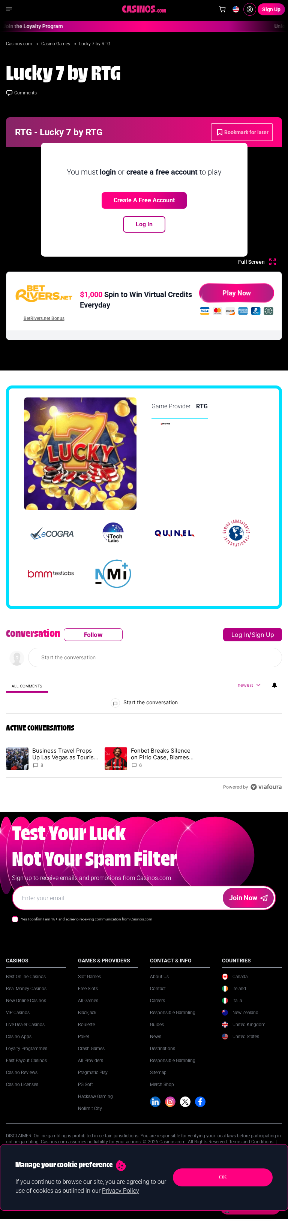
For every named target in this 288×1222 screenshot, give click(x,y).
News (155, 1036)
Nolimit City (90, 1108)
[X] (185, 1102)
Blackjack (87, 1012)
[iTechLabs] (113, 533)
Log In (144, 224)
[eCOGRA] (52, 533)
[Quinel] (174, 533)
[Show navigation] (9, 9)
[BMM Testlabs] (52, 573)
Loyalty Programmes (26, 1048)
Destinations (162, 1048)
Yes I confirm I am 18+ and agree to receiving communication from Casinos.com (86, 919)
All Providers (90, 1060)
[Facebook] (200, 1102)
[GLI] (236, 533)
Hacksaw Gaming (95, 1096)
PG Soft (85, 1084)
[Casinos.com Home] (144, 9)
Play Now (236, 293)
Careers (157, 1000)
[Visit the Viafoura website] (266, 787)
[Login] (249, 9)
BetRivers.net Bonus (44, 318)
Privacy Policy (120, 1190)
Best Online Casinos (26, 976)
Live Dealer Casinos (25, 1024)
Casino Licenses (22, 1084)
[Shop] (222, 9)
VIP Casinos (18, 1012)
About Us (159, 976)
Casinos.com (19, 43)
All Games (88, 1000)
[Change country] (236, 9)
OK (223, 1177)
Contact (158, 988)
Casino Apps (19, 1036)
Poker (83, 1036)
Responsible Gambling (172, 1012)
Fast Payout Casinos (26, 1060)
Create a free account (144, 200)
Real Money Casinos (26, 988)
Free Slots (88, 988)
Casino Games (56, 43)
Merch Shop (162, 1084)
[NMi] (113, 573)
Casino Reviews (22, 1072)
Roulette (86, 1024)
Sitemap (158, 1072)
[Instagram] (170, 1102)
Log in (240, 634)
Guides (157, 1024)
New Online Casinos (26, 1000)
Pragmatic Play (93, 1072)
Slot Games (89, 976)
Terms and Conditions (251, 1141)
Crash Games (91, 1048)
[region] (144, 710)
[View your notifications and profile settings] (274, 685)
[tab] (27, 686)
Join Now (243, 898)
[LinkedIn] (155, 1102)
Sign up (263, 634)
